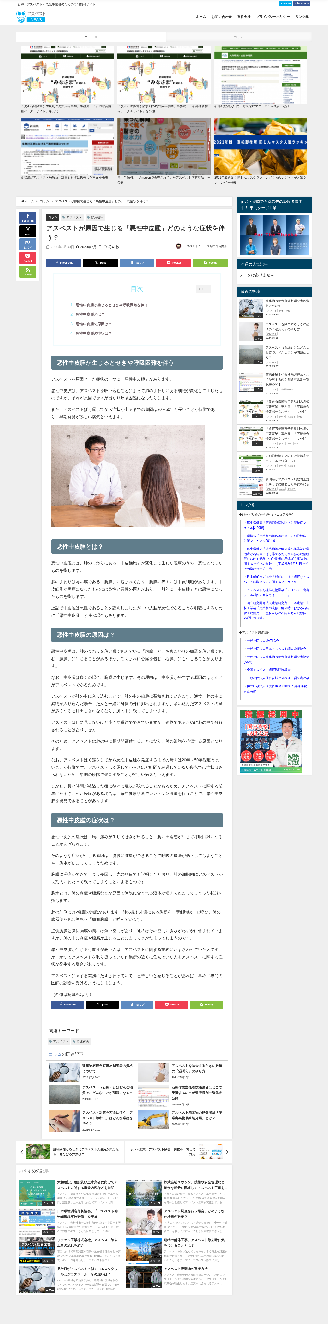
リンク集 (302, 16)
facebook (303, 3)
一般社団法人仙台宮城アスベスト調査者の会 (278, 678)
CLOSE (203, 289)
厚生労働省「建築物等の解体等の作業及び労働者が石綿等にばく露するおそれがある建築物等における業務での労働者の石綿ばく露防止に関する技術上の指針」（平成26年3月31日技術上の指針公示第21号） (276, 558)
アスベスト (74, 217)
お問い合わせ (222, 16)
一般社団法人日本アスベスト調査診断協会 (276, 648)
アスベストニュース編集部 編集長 (206, 246)
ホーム (201, 16)
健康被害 (97, 217)
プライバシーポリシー (273, 16)
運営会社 (244, 16)
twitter (287, 3)
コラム (52, 217)
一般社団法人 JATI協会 (263, 640)
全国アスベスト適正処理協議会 (269, 669)
